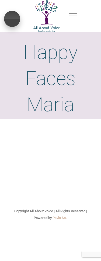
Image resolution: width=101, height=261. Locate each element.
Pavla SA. (60, 218)
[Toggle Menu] (73, 15)
